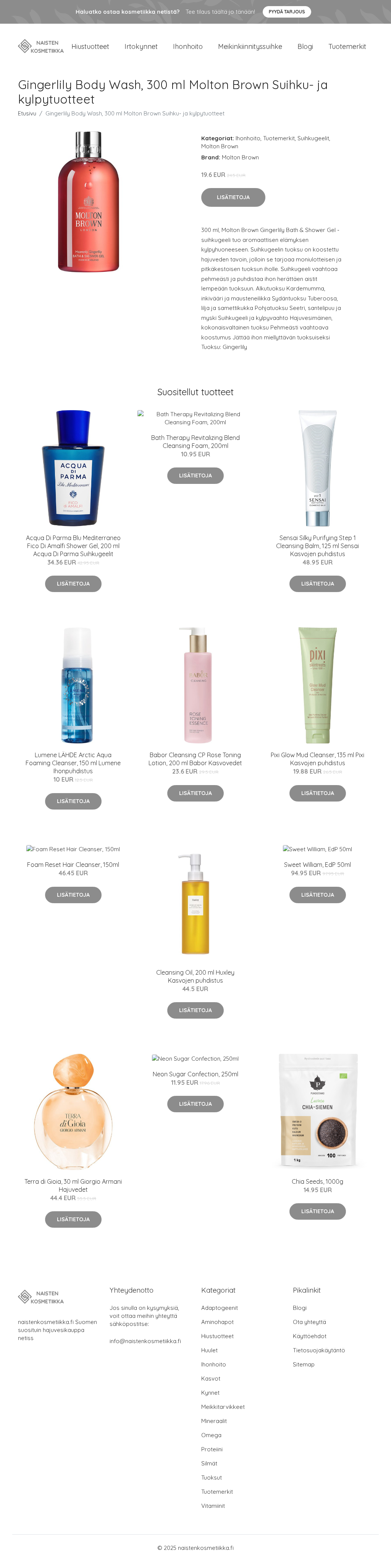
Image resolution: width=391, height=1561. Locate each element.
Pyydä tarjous (287, 12)
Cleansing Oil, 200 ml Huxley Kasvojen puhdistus (195, 976)
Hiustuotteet (90, 46)
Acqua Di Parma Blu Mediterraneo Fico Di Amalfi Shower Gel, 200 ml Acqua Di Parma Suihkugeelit (73, 546)
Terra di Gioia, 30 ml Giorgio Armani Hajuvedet (73, 1185)
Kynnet (210, 1392)
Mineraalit (214, 1421)
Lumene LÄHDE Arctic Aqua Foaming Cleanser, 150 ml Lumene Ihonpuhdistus (73, 763)
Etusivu (27, 113)
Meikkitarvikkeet (223, 1406)
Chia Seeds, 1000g (317, 1181)
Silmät (209, 1463)
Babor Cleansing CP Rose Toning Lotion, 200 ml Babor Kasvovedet (195, 759)
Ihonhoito (188, 46)
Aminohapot (217, 1322)
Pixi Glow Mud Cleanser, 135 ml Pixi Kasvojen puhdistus (317, 759)
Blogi (305, 46)
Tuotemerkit (347, 46)
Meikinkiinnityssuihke (250, 46)
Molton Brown (219, 146)
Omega (211, 1435)
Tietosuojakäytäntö (319, 1350)
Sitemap (304, 1364)
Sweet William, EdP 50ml (317, 864)
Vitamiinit (213, 1505)
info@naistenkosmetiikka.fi (145, 1341)
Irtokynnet (141, 46)
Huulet (209, 1350)
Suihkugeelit (313, 138)
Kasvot (210, 1378)
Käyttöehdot (309, 1336)
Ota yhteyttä (309, 1322)
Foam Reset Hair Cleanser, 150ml (73, 864)
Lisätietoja (233, 197)
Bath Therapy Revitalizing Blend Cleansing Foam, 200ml (195, 441)
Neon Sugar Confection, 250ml (195, 1074)
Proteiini (212, 1449)
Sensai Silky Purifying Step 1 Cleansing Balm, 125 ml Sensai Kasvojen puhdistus (317, 546)
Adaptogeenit (219, 1307)
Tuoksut (211, 1477)
